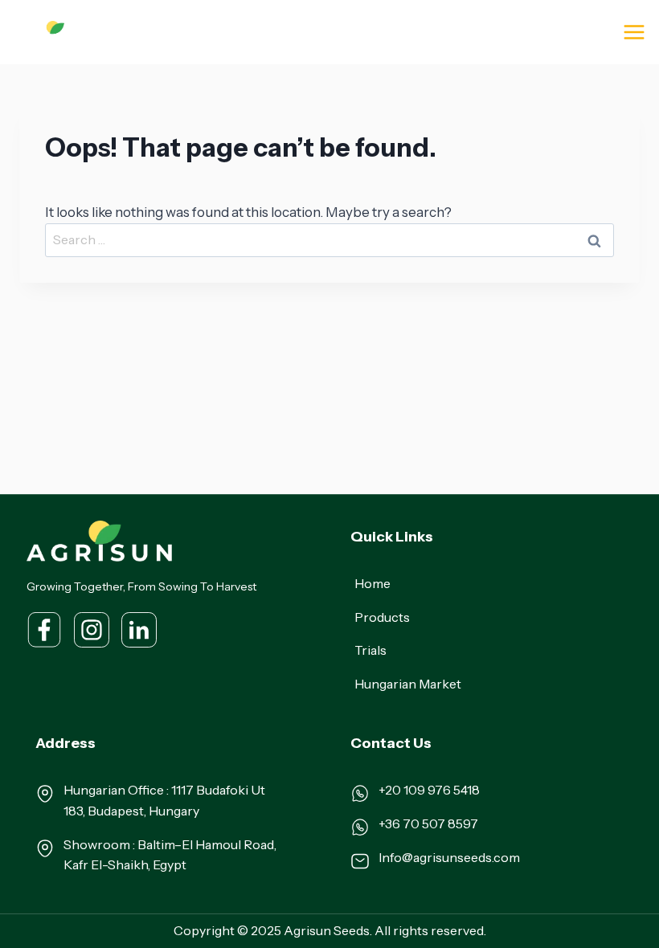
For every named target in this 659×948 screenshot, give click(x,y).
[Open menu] (634, 31)
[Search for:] (329, 239)
